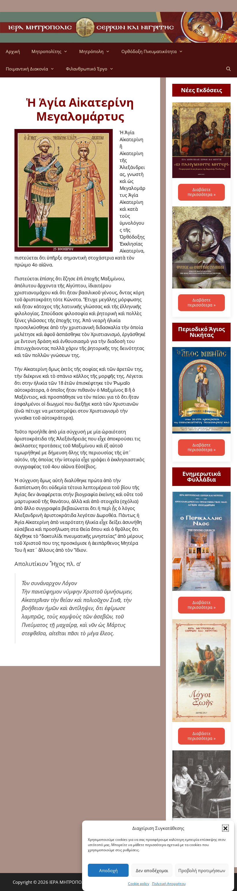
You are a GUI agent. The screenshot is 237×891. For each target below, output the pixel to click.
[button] (225, 828)
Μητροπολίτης (46, 51)
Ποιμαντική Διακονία (27, 69)
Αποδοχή (108, 870)
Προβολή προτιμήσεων (201, 870)
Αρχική (13, 51)
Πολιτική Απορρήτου (169, 883)
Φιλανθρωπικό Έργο (86, 69)
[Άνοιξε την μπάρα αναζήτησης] (228, 68)
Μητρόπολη (91, 51)
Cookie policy (138, 883)
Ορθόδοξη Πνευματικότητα (149, 51)
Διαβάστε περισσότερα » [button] (202, 192)
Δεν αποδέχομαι (152, 870)
